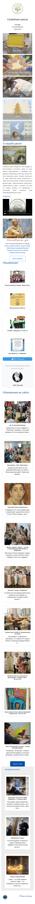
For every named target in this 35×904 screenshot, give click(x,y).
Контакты (17, 29)
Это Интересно (17, 27)
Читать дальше (17, 258)
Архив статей (17, 764)
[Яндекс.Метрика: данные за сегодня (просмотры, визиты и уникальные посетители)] (26, 896)
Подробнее (7, 196)
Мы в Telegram (19, 359)
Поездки (17, 25)
